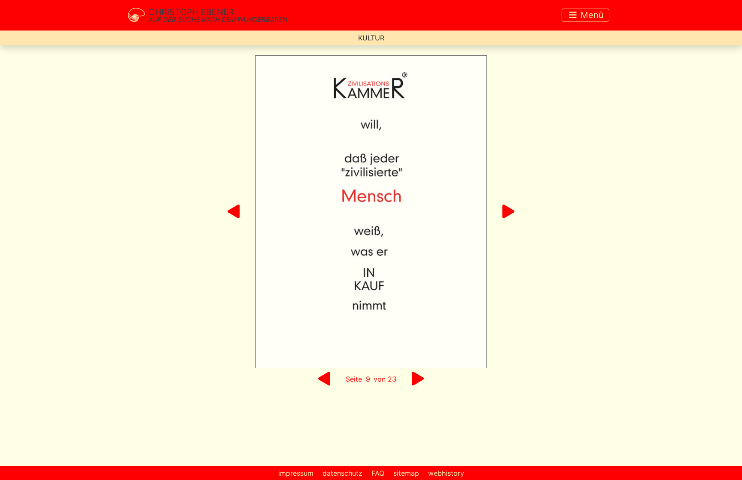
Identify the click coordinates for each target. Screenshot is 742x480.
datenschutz (342, 473)
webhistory (446, 473)
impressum (295, 473)
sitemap (406, 473)
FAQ (377, 473)
